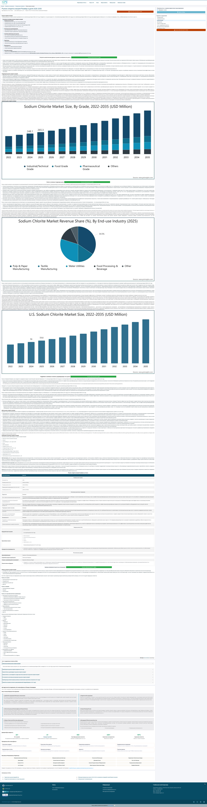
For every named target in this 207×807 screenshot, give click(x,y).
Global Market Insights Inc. (6, 801)
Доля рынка (159, 22)
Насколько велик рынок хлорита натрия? (12, 663)
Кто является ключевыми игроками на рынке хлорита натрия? (16, 677)
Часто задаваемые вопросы (163, 25)
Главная (2, 6)
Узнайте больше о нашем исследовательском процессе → (81, 768)
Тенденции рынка (161, 18)
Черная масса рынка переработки (11, 777)
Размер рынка (160, 17)
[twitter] (197, 802)
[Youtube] (204, 802)
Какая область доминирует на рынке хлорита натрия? (14, 672)
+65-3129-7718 (158, 791)
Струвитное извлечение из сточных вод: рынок (14, 779)
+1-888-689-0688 (159, 789)
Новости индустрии (161, 23)
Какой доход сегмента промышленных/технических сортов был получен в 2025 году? (21, 679)
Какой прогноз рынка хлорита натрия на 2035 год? (13, 669)
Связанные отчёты (161, 28)
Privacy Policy (110, 805)
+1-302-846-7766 (158, 790)
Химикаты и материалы (9, 6)
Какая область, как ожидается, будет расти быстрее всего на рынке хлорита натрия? (21, 674)
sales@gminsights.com (159, 792)
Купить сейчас (182, 12)
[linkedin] (194, 802)
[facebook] (201, 802)
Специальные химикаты (20, 6)
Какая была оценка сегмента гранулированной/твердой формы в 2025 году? (19, 682)
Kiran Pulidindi (146, 657)
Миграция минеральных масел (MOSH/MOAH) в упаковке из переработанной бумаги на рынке (98, 777)
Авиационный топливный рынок (85, 779)
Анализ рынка (160, 20)
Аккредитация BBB (47, 737)
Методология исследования (163, 26)
